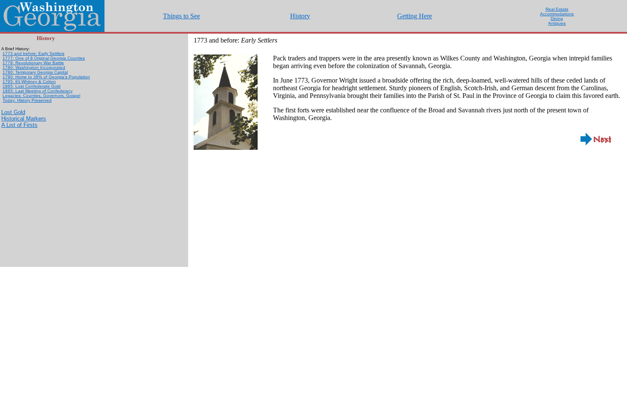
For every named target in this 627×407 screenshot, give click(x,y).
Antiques (557, 23)
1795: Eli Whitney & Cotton (29, 81)
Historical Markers (23, 118)
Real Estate (557, 9)
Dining (557, 18)
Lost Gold (13, 112)
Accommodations (557, 13)
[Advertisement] (44, 176)
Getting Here (414, 16)
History (300, 16)
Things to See (181, 16)
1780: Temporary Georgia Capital (35, 72)
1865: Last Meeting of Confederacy (38, 91)
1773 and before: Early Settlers (33, 53)
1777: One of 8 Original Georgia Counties (44, 58)
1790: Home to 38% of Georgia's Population (46, 77)
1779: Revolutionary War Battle (33, 62)
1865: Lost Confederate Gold (32, 86)
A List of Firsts (19, 125)
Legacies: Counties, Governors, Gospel (41, 95)
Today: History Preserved (27, 100)
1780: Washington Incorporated (34, 67)
